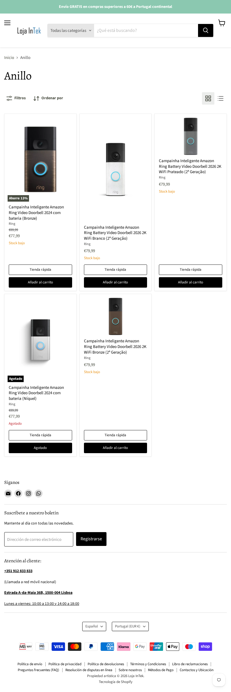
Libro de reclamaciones (190, 664)
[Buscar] (205, 30)
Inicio (9, 57)
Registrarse (91, 539)
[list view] (220, 98)
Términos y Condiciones (148, 664)
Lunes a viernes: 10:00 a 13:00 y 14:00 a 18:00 (41, 604)
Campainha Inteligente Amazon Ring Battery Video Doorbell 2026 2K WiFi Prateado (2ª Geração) (190, 166)
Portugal (127, 626)
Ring (12, 223)
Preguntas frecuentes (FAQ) (38, 670)
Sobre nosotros (130, 670)
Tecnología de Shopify (115, 681)
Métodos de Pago (161, 670)
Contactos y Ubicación (197, 670)
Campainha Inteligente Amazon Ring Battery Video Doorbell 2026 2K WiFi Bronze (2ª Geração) (115, 346)
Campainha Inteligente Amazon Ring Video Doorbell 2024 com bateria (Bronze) (36, 212)
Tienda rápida (40, 269)
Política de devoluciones (106, 664)
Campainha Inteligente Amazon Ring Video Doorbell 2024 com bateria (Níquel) (36, 393)
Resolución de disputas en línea (88, 670)
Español (91, 626)
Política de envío (29, 664)
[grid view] (208, 98)
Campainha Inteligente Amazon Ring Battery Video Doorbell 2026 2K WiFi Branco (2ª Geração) (115, 232)
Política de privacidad (64, 664)
